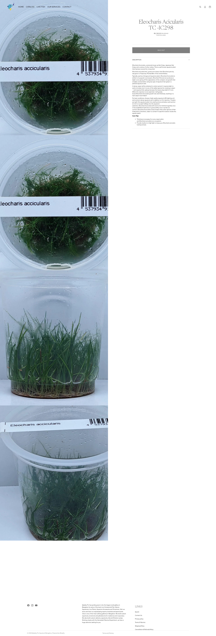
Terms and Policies (108, 633)
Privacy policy (139, 619)
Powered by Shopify (58, 633)
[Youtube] (36, 605)
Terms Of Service (140, 622)
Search (137, 612)
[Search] (200, 6)
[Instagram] (32, 605)
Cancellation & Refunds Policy (144, 629)
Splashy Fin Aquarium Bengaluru (42, 633)
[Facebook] (28, 605)
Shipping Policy (139, 626)
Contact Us (138, 615)
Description (136, 60)
